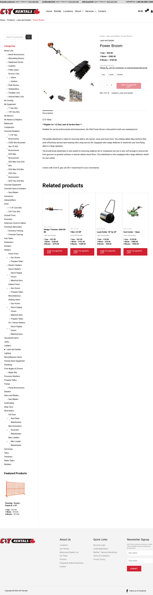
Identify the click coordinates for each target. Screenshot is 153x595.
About (78, 11)
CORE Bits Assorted (16, 142)
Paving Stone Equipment (14, 361)
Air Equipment (10, 104)
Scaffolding (9, 403)
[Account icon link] (152, 11)
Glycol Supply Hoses (16, 275)
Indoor (13, 77)
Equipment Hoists (15, 62)
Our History (64, 549)
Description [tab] (47, 113)
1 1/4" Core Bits (15, 208)
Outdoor (14, 81)
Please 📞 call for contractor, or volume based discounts (123, 68)
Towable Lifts (14, 93)
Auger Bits (12, 372)
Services (89, 11)
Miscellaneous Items (13, 357)
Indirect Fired (13, 284)
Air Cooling (8, 100)
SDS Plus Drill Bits (16, 181)
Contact (102, 11)
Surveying (8, 449)
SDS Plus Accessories (13, 175)
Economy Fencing (15, 231)
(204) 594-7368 (73, 2)
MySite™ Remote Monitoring (105, 552)
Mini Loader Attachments (16, 443)
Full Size (12, 414)
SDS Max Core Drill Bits (16, 164)
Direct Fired (13, 254)
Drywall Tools (10, 215)
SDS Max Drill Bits (16, 169)
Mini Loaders (13, 437)
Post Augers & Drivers (13, 368)
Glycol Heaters (14, 269)
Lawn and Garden (14, 349)
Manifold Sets (17, 280)
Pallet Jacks (13, 70)
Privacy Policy (99, 559)
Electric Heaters (15, 265)
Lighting (7, 353)
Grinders (7, 246)
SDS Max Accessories (13, 156)
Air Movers (8, 116)
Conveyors (8, 196)
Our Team (64, 556)
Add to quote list (128, 86)
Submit (134, 568)
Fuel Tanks (8, 238)
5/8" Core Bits (14, 211)
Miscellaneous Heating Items (14, 298)
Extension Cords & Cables (15, 223)
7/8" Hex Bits (14, 112)
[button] (82, 11)
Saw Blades (13, 192)
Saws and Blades (11, 395)
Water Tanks (9, 460)
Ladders (7, 345)
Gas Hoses (15, 257)
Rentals (57, 11)
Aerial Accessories (16, 54)
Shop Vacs (8, 407)
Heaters (7, 250)
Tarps (6, 453)
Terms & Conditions (101, 556)
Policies (63, 559)
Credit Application (100, 549)
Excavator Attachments (16, 432)
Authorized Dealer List (69, 552)
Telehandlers (13, 89)
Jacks (6, 342)
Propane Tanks (17, 261)
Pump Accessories (16, 388)
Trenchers (8, 457)
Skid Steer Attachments (16, 420)
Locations (68, 11)
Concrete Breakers (12, 131)
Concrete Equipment (12, 185)
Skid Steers (9, 411)
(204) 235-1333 (112, 2)
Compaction (9, 127)
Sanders (7, 391)
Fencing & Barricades (13, 227)
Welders (7, 464)
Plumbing (8, 365)
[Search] (29, 37)
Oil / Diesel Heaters (16, 322)
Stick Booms (13, 85)
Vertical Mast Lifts (16, 97)
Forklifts (11, 66)
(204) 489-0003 (33, 2)
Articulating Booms (16, 58)
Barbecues (8, 123)
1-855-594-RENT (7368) (144, 2)
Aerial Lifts (8, 51)
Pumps (7, 384)
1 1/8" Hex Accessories (13, 137)
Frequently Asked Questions (71, 563)
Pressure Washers (12, 376)
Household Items (11, 338)
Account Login (99, 545)
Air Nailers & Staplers (13, 119)
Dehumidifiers (10, 200)
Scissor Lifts (13, 74)
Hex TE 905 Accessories (13, 148)
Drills (6, 204)
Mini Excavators (15, 426)
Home (49, 11)
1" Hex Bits (13, 108)
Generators (8, 242)
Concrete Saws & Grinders (15, 188)
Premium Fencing (15, 234)
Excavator (8, 219)
